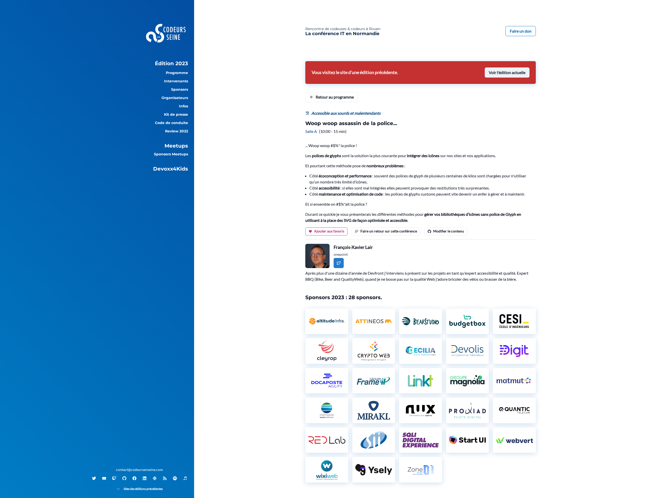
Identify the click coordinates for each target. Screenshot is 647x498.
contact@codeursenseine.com (139, 469)
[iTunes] (185, 478)
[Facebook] (134, 478)
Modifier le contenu (448, 231)
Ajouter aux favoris (329, 231)
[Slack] (155, 478)
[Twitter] (94, 478)
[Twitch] (114, 478)
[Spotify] (175, 478)
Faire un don (521, 31)
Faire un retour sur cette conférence (388, 231)
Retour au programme (335, 96)
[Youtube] (104, 478)
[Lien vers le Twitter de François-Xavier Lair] (339, 263)
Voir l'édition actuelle (507, 72)
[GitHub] (124, 478)
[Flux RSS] (165, 478)
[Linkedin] (145, 478)
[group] (139, 63)
